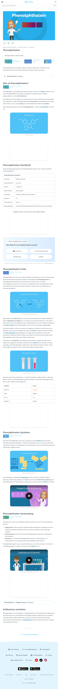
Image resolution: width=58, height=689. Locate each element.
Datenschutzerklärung (49, 263)
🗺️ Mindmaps (17, 257)
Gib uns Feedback (29, 679)
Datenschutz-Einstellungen (47, 674)
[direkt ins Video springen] (29, 123)
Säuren (35, 343)
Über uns (10, 655)
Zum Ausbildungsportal (30, 649)
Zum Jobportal (46, 649)
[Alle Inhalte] (2, 2)
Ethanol (43, 91)
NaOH (34, 330)
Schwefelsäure (24, 477)
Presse (30, 660)
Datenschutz (33, 674)
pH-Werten (45, 107)
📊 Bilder (40, 257)
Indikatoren (32, 47)
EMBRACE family (32, 683)
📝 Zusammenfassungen (41, 251)
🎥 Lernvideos (17, 251)
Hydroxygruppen (10, 333)
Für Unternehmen (38, 655)
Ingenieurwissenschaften (9, 47)
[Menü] (55, 2)
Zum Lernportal (15, 649)
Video (45, 482)
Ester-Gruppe (10, 325)
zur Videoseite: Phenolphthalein (30, 634)
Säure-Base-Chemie (22, 47)
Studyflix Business (18, 660)
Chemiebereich (27, 620)
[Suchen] (54, 5)
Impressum (19, 674)
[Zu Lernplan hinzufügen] (4, 43)
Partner (50, 655)
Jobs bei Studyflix (23, 655)
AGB (26, 674)
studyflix (30, 2)
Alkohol (38, 441)
